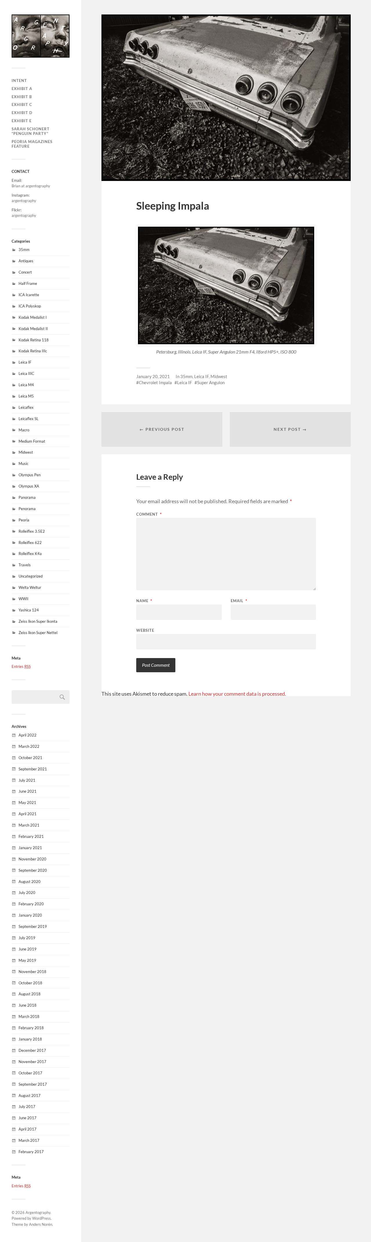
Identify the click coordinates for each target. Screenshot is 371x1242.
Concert (25, 272)
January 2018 (30, 1039)
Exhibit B (22, 96)
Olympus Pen (30, 474)
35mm (24, 249)
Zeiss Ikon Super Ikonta (38, 621)
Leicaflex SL (29, 418)
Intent (19, 80)
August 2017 (30, 1095)
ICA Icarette (29, 294)
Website (145, 630)
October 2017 (30, 1073)
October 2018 (30, 983)
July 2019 (27, 937)
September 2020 (33, 870)
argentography (24, 200)
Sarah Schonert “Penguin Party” (31, 131)
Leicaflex (26, 407)
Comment (149, 514)
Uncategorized (31, 576)
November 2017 (32, 1061)
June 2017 (28, 1117)
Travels (25, 565)
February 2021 (31, 836)
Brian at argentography (31, 186)
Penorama (27, 508)
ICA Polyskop (30, 306)
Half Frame (28, 283)
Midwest (26, 452)
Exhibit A (22, 88)
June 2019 (28, 949)
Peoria (24, 520)
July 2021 (27, 780)
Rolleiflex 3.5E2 (32, 531)
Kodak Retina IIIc (33, 351)
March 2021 (29, 825)
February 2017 (31, 1151)
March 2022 (29, 746)
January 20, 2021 (153, 376)
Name (144, 601)
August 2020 (30, 881)
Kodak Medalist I (33, 317)
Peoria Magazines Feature (32, 144)
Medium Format (32, 441)
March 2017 (29, 1140)
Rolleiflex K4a (30, 553)
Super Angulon (211, 382)
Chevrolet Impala (155, 382)
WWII (23, 598)
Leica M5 (26, 396)
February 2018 (31, 1027)
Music (23, 463)
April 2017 (28, 1129)
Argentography (38, 1212)
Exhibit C (22, 104)
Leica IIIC (26, 373)
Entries (21, 666)
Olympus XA (29, 486)
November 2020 (32, 859)
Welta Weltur (30, 587)
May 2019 (27, 960)
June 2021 (28, 791)
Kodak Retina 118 (34, 340)
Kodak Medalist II (33, 328)
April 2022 (28, 735)
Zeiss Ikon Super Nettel (38, 632)
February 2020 (31, 904)
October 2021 (30, 757)
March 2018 (29, 1016)
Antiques (26, 261)
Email (239, 601)
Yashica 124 (29, 610)
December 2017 (32, 1050)
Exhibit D (22, 112)
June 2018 (28, 1005)
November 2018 (32, 971)
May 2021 (27, 802)
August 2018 (30, 994)
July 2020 (27, 892)
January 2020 (30, 915)
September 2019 (33, 926)
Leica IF (25, 362)
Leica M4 (26, 384)
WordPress (41, 1218)
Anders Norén (40, 1224)
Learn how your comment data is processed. (237, 693)
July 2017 (27, 1106)
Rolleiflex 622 (30, 542)
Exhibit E (22, 120)
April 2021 (28, 813)
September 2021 (33, 769)
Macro (24, 430)
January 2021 (30, 847)
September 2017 (33, 1084)
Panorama (27, 497)
